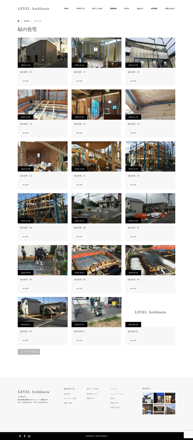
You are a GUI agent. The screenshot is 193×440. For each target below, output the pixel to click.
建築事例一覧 (69, 389)
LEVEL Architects (101, 436)
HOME (66, 8)
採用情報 (154, 8)
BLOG (126, 8)
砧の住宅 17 (79, 72)
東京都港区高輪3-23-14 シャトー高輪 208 (32, 400)
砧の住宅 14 (79, 124)
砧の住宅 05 (79, 279)
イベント (114, 389)
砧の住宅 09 (26, 228)
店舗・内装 (68, 403)
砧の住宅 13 (133, 124)
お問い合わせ (170, 8)
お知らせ (140, 8)
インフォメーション (117, 394)
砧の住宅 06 (26, 279)
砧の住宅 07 (133, 228)
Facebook (24, 436)
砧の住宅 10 (133, 176)
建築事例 (113, 8)
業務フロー (91, 398)
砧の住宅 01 (133, 331)
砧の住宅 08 (79, 228)
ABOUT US (80, 8)
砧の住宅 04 (133, 279)
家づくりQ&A (97, 8)
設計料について (92, 394)
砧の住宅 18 (26, 72)
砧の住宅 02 (79, 331)
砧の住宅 (26, 81)
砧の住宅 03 (26, 331)
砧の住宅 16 (133, 72)
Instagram (29, 436)
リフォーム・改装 (70, 398)
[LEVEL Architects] (49, 9)
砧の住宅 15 (26, 124)
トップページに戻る (29, 352)
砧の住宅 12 (26, 176)
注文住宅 (67, 394)
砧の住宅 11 (79, 176)
